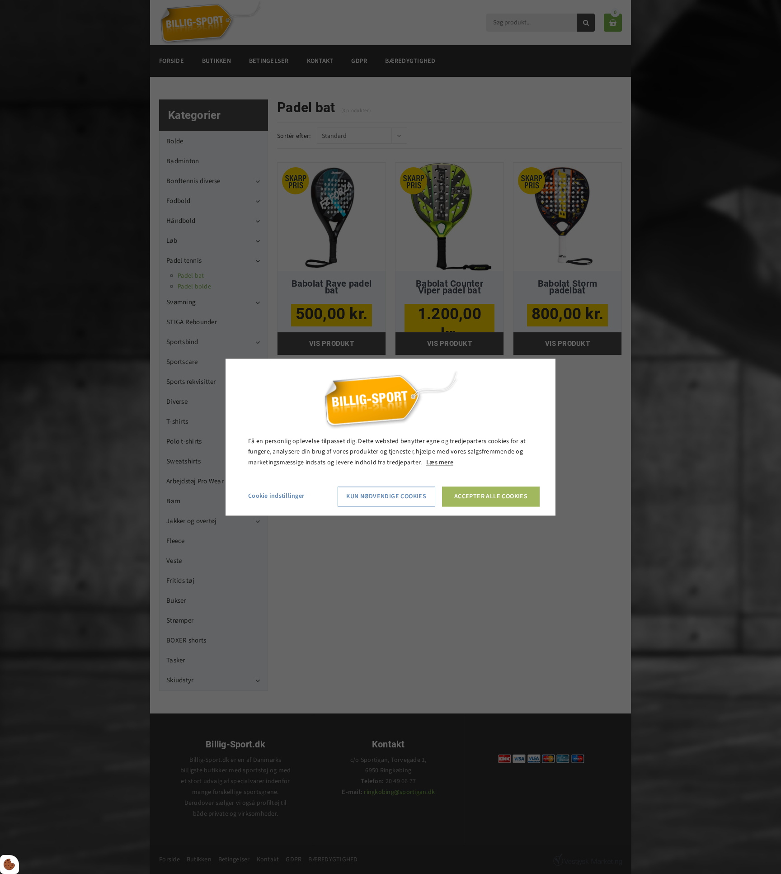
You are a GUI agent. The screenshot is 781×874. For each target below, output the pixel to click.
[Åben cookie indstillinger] (9, 864)
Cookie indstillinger (276, 496)
